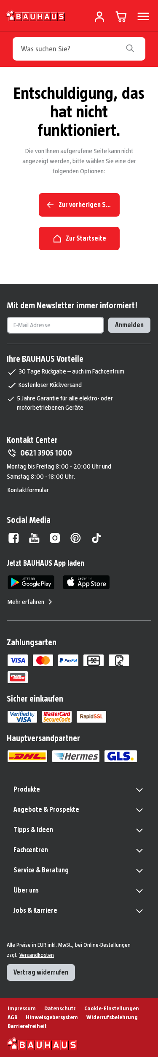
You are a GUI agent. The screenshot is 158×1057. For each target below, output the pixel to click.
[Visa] (18, 660)
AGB (12, 1017)
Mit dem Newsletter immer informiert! (72, 305)
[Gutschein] (93, 660)
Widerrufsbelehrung (112, 1017)
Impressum (22, 1008)
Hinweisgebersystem (52, 1017)
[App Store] (86, 582)
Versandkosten (36, 954)
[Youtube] (34, 538)
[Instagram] (55, 538)
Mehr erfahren (26, 601)
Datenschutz (60, 1008)
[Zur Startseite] (36, 15)
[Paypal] (68, 660)
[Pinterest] (76, 538)
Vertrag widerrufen (40, 972)
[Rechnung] (119, 660)
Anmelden (129, 324)
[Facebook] (14, 538)
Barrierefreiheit (27, 1026)
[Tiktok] (96, 538)
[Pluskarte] (18, 677)
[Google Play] (31, 582)
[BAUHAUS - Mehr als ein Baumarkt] (42, 1043)
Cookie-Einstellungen (111, 1008)
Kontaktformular (28, 489)
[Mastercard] (43, 660)
